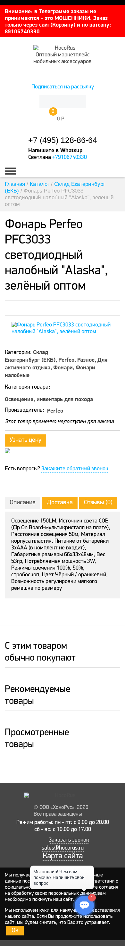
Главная (15, 184)
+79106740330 (69, 157)
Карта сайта (63, 856)
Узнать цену (25, 440)
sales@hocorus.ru (63, 848)
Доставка (60, 502)
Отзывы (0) (98, 502)
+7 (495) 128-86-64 (62, 140)
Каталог (39, 184)
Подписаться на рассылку (62, 87)
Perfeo (66, 359)
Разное (86, 359)
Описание (23, 502)
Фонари (63, 367)
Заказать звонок (69, 840)
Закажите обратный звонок (74, 469)
